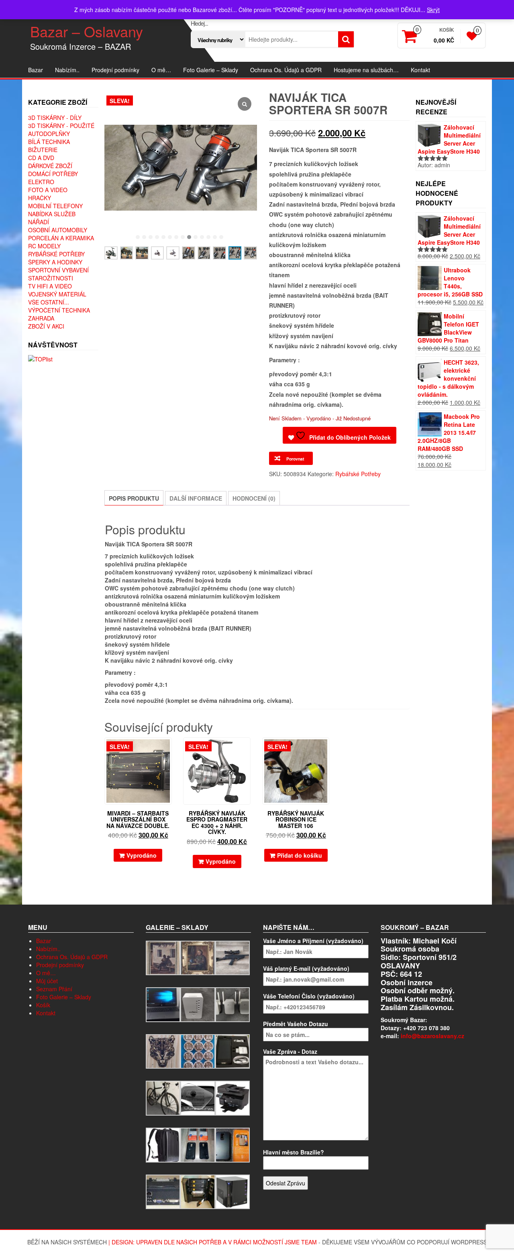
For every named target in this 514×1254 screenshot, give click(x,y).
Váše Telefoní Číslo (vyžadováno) (309, 996)
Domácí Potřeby (53, 174)
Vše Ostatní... (48, 302)
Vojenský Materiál (57, 294)
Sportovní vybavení (58, 270)
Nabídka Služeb (51, 214)
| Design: (122, 1242)
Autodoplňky (49, 134)
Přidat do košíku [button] (299, 855)
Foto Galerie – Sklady (210, 70)
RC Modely (44, 246)
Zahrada (41, 318)
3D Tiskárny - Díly (55, 118)
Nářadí (38, 222)
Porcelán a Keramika (61, 238)
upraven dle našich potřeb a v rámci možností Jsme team (226, 1242)
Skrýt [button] (433, 10)
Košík (43, 1005)
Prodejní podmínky (115, 70)
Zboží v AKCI (46, 326)
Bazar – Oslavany (86, 31)
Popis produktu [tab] (134, 498)
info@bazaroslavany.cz (432, 1036)
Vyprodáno (141, 855)
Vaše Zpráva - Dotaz (290, 1051)
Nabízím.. (67, 70)
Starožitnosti (50, 278)
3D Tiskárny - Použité (61, 126)
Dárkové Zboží (50, 166)
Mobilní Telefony (55, 206)
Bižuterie (42, 150)
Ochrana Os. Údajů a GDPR (286, 70)
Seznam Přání (54, 989)
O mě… (161, 70)
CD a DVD (41, 158)
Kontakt (420, 70)
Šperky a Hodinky (55, 262)
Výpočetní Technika (59, 310)
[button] (138, 237)
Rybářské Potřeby (56, 254)
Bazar (35, 70)
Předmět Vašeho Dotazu (295, 1024)
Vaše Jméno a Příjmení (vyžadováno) (313, 941)
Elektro (41, 182)
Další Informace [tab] (195, 498)
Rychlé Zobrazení (168, 749)
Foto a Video (47, 190)
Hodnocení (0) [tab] (254, 498)
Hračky (39, 198)
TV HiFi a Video (50, 286)
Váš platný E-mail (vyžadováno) (306, 968)
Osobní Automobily (57, 230)
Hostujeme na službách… (366, 70)
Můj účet (47, 981)
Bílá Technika (49, 142)
